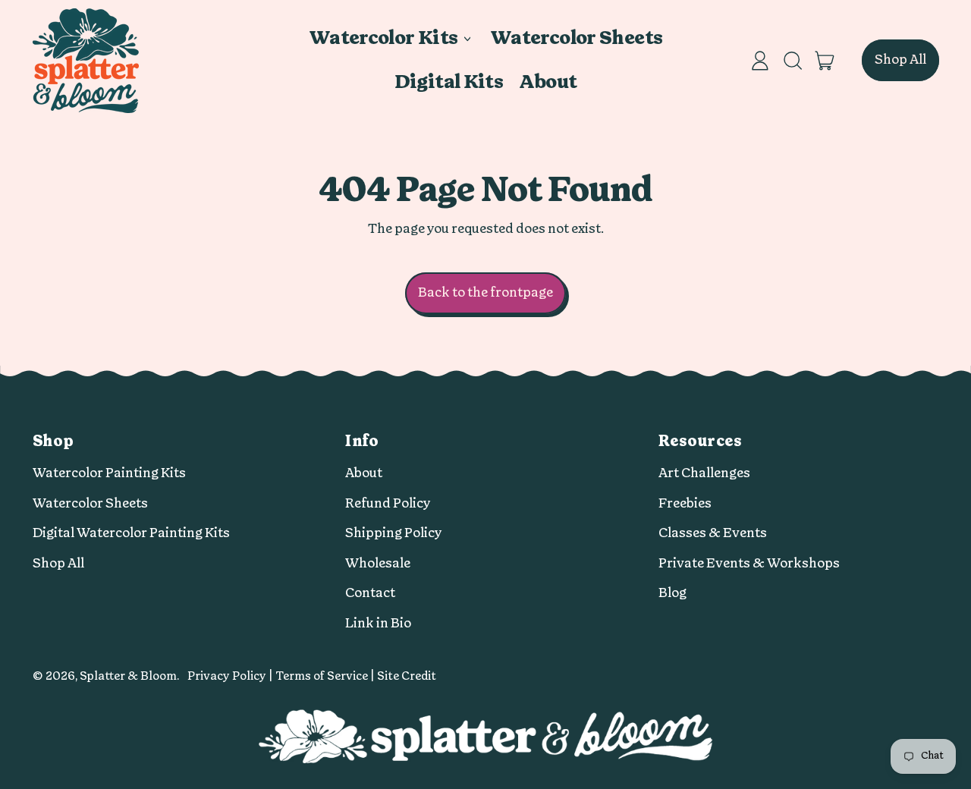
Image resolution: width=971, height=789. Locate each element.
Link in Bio (378, 623)
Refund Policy (388, 503)
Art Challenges (704, 473)
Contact (370, 592)
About (548, 82)
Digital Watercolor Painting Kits (131, 533)
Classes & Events (712, 533)
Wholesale (377, 563)
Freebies (685, 503)
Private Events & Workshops (749, 563)
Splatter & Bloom (128, 676)
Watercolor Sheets (576, 38)
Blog (672, 592)
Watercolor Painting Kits (109, 473)
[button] (792, 60)
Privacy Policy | (231, 676)
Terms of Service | (326, 676)
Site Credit (406, 676)
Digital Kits (449, 82)
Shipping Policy (393, 533)
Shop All (58, 563)
